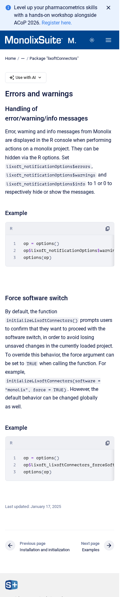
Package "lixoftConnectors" (54, 58)
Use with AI (26, 77)
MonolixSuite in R (72, 40)
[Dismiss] (108, 7)
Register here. (57, 23)
